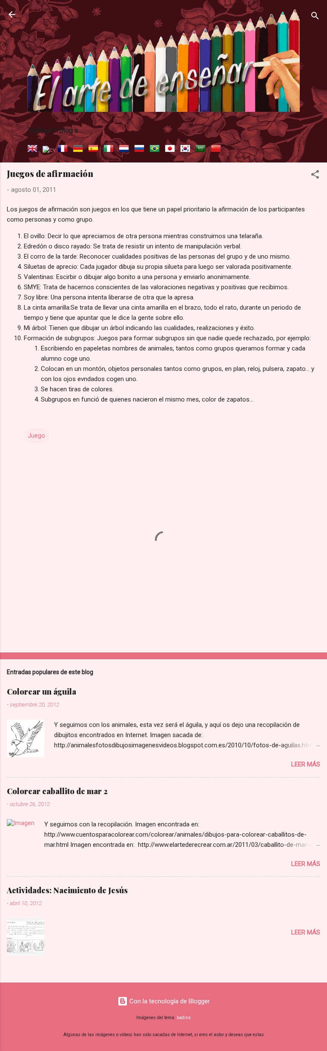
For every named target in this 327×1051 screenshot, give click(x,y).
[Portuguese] (156, 150)
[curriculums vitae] (49, 150)
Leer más (305, 764)
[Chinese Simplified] (217, 150)
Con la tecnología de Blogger (169, 1001)
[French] (64, 150)
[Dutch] (125, 150)
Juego (36, 435)
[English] (34, 150)
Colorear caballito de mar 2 (57, 791)
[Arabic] (202, 150)
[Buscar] (315, 17)
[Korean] (187, 150)
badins (184, 1017)
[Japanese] (171, 150)
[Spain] (95, 150)
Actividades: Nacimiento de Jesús (67, 890)
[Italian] (110, 150)
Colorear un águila (41, 691)
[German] (79, 150)
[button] (315, 175)
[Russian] (141, 150)
